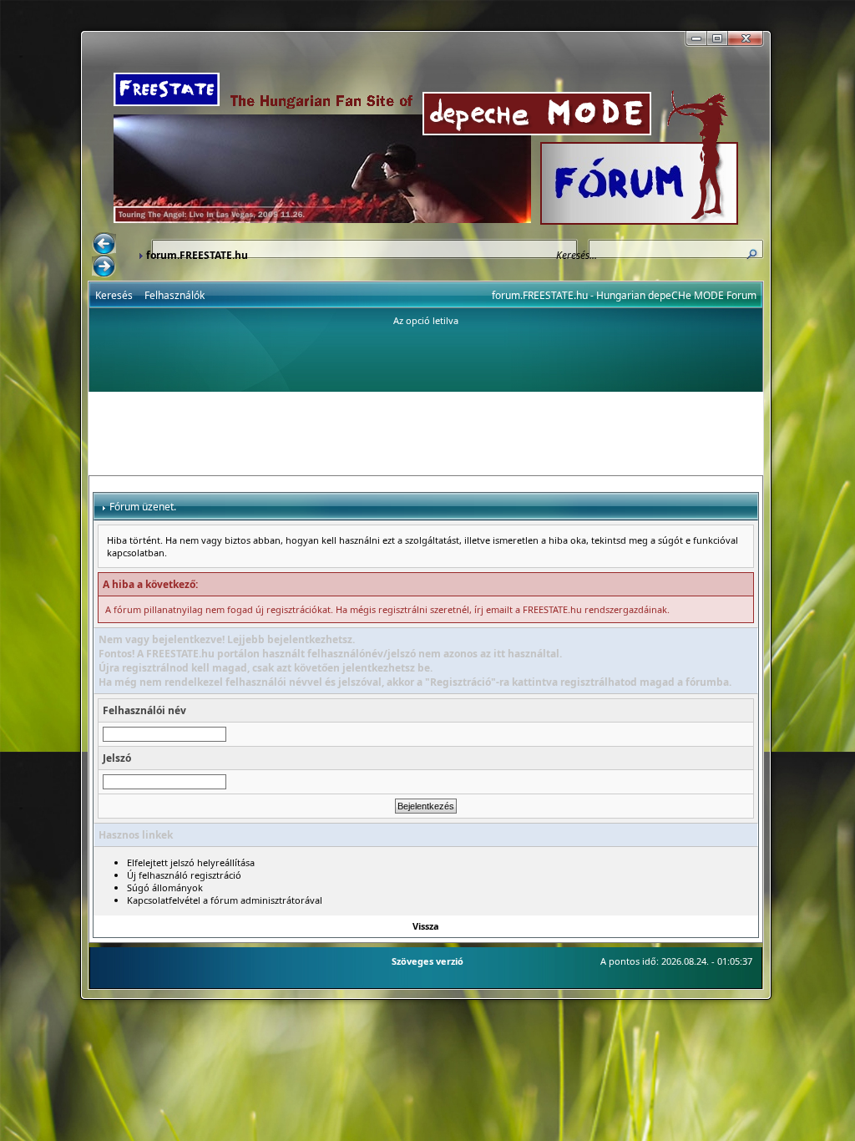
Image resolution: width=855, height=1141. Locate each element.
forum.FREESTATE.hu (197, 255)
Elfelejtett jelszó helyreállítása (191, 862)
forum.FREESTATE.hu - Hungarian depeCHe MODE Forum (624, 295)
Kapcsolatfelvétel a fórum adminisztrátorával (224, 900)
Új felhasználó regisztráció (184, 875)
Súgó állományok (165, 887)
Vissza (425, 926)
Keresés (114, 295)
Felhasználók (174, 295)
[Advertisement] (426, 433)
